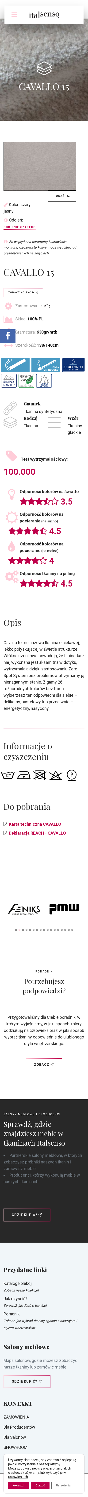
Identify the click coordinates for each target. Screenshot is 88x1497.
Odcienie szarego (20, 227)
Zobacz (41, 1064)
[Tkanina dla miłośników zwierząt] (44, 381)
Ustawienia (63, 1485)
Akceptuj (18, 1485)
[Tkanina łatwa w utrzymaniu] (9, 381)
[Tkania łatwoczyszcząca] (73, 365)
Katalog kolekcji (18, 1283)
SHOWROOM (15, 1447)
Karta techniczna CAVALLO (35, 824)
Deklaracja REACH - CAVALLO (37, 833)
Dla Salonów (15, 1437)
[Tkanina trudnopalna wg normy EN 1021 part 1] (15, 364)
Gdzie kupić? (24, 1215)
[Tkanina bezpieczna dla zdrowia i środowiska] (26, 381)
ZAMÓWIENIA (16, 1417)
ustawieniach (18, 1477)
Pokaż (59, 196)
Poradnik (12, 1313)
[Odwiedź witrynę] (24, 910)
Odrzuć (40, 1485)
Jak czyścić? (15, 1298)
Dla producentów (19, 1427)
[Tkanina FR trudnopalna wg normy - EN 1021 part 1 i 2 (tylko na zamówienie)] (46, 365)
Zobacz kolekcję (21, 292)
